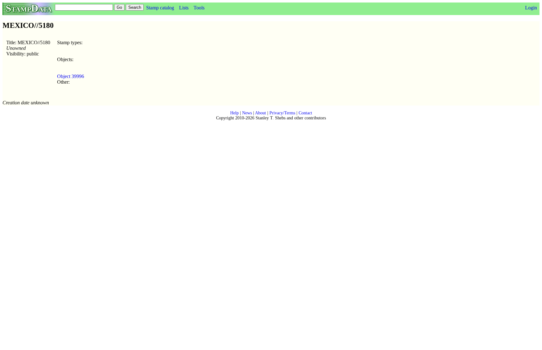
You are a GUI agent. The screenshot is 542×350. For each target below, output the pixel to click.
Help (234, 113)
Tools (199, 7)
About (260, 113)
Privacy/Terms (282, 113)
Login (531, 7)
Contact (305, 113)
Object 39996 (70, 76)
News (247, 113)
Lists (184, 7)
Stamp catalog (160, 7)
